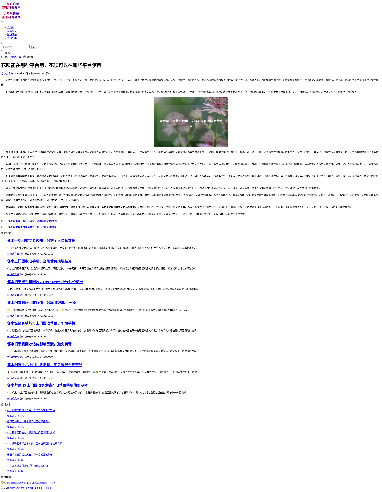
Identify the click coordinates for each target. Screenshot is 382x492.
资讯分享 (12, 38)
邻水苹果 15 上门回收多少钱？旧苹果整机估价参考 (47, 385)
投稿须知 (20, 488)
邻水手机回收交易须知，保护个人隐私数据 (41, 240)
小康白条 (8, 73)
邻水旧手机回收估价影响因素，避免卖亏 (39, 344)
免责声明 (38, 488)
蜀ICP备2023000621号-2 (14, 483)
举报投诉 (47, 488)
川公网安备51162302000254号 (42, 483)
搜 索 (33, 47)
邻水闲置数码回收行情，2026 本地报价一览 (41, 303)
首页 (12, 27)
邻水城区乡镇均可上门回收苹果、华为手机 (41, 323)
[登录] (2, 49)
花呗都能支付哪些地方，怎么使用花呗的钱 (33, 227)
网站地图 (11, 488)
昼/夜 (7, 53)
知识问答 (12, 34)
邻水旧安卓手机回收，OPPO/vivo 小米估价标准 (45, 282)
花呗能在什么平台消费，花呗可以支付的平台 (34, 221)
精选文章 (12, 31)
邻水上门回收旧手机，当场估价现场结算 (39, 261)
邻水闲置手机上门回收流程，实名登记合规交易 (44, 365)
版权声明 (29, 488)
